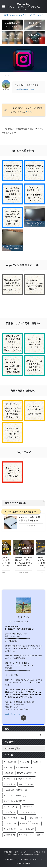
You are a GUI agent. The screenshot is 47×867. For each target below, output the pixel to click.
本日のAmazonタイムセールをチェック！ (23, 15)
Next (42, 558)
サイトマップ (38, 852)
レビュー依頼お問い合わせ (29, 854)
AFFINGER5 (10, 762)
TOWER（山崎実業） (26, 773)
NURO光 (8, 773)
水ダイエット (26, 835)
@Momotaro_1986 (25, 89)
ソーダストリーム (27, 812)
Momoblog (23, 4)
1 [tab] (13, 580)
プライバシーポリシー (23, 852)
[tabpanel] (23, 558)
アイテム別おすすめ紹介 (14, 801)
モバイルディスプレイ (14, 818)
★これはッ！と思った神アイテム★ (19, 779)
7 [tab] (29, 580)
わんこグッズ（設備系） (15, 795)
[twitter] (23, 718)
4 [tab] (21, 580)
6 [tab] (26, 580)
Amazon (24, 762)
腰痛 (40, 835)
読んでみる (23, 572)
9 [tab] (34, 580)
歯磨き (30, 829)
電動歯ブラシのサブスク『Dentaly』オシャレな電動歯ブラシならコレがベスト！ (23, 562)
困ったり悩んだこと (13, 829)
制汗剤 (36, 824)
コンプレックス (11, 807)
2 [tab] (16, 580)
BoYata (8, 767)
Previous (4, 558)
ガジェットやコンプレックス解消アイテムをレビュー (23, 859)
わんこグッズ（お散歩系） (15, 790)
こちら (28, 112)
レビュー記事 (35, 818)
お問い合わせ (12, 854)
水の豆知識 (9, 835)
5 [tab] (24, 580)
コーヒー (28, 807)
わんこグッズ (26, 784)
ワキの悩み (10, 824)
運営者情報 (8, 852)
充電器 (23, 824)
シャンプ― (9, 812)
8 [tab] (32, 580)
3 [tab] (19, 580)
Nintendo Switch (24, 767)
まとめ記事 (9, 784)
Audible (37, 762)
